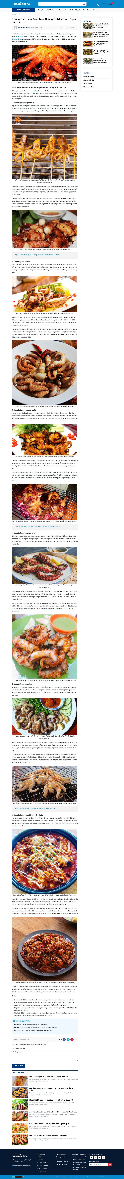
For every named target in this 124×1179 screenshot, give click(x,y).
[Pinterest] (72, 1039)
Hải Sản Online (22, 27)
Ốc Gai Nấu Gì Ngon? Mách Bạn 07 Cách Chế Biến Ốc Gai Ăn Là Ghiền (101, 25)
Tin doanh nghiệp (75, 10)
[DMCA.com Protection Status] (17, 1177)
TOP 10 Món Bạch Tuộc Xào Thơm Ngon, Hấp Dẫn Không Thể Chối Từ (37, 526)
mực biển (35, 91)
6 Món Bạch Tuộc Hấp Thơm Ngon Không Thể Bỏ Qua (30, 1024)
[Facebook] (64, 1039)
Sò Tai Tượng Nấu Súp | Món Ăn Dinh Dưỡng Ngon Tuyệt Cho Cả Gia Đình (101, 34)
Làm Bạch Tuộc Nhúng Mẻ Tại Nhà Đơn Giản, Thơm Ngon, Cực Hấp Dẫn (35, 1027)
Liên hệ (95, 10)
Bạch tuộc (19, 36)
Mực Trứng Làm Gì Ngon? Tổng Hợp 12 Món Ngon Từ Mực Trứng (53, 1112)
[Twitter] (68, 1039)
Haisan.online (21, 4)
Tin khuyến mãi (87, 83)
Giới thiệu (50, 10)
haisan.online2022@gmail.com (22, 1165)
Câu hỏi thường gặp (89, 76)
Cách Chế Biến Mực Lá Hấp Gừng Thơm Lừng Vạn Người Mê (51, 1100)
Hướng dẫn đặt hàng (62, 1161)
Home (13, 14)
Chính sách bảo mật (79, 1160)
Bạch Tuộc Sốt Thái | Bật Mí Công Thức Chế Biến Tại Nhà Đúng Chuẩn (37, 255)
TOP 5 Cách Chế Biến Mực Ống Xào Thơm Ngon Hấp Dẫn (49, 1124)
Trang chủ (41, 10)
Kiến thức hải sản (61, 10)
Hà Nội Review (43, 1168)
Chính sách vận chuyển (80, 1157)
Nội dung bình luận (18, 1048)
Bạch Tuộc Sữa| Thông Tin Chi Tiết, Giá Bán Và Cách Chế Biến (33, 1030)
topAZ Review (43, 1171)
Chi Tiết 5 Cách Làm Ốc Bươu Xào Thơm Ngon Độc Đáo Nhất (101, 51)
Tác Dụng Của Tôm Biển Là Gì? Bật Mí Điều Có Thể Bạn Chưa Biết (101, 43)
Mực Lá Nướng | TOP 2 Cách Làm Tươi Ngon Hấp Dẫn (48, 1076)
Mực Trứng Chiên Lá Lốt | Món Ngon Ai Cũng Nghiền (48, 1135)
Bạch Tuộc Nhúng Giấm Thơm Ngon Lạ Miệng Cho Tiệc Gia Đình (35, 808)
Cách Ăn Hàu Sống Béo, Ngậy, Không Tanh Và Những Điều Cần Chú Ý (100, 60)
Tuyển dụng (87, 10)
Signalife (20, 1156)
